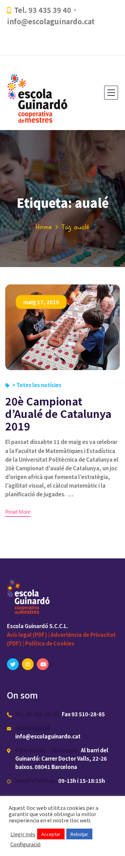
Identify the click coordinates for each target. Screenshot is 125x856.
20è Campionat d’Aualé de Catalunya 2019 (58, 413)
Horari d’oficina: (35, 780)
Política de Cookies (49, 643)
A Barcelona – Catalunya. (46, 750)
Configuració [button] (25, 844)
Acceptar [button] (50, 834)
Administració (32, 727)
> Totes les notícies (36, 384)
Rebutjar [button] (79, 834)
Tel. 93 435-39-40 (37, 714)
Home (44, 227)
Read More (18, 512)
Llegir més (22, 834)
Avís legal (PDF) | (29, 634)
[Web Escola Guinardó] (39, 92)
